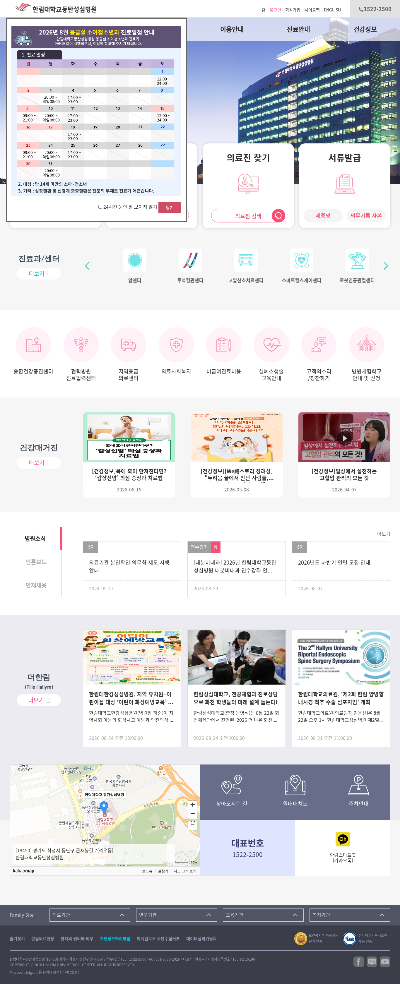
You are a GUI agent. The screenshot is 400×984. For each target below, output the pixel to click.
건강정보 (365, 29)
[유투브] (385, 961)
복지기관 (321, 915)
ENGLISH (332, 10)
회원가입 (292, 10)
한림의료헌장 (42, 939)
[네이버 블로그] (372, 961)
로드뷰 (147, 871)
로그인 (275, 10)
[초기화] (193, 823)
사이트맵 (312, 10)
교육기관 (234, 915)
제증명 (323, 215)
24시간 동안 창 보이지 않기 (130, 207)
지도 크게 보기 (185, 871)
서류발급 (344, 157)
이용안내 (232, 29)
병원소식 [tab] (35, 538)
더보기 (383, 534)
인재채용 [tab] (36, 585)
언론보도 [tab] (36, 562)
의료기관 (61, 915)
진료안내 (298, 29)
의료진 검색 (248, 216)
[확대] (193, 804)
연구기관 (148, 915)
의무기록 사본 (366, 215)
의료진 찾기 (248, 157)
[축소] (193, 813)
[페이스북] (358, 961)
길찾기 (163, 871)
